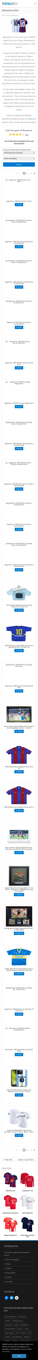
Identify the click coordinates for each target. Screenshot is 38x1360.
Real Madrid (24, 1325)
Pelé (29, 1333)
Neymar (23, 1333)
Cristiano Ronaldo (10, 1329)
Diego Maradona (17, 1337)
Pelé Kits (7, 1159)
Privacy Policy (10, 1273)
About (8, 1264)
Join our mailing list (12, 1259)
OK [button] (19, 1356)
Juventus (20, 1329)
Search (19, 164)
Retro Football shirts (10, 1317)
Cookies (8, 1277)
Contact (8, 1268)
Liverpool (7, 1321)
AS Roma (7, 1341)
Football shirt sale (18, 1321)
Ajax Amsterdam (25, 1341)
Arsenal (7, 1337)
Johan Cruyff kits (27, 1159)
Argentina (32, 119)
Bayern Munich (9, 1333)
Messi (17, 1325)
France (27, 1329)
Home (3, 15)
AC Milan (15, 1341)
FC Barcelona (9, 1325)
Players (8, 15)
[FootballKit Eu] (7, 3)
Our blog (9, 1282)
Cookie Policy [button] (6, 1351)
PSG (17, 1333)
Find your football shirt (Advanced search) (16, 1253)
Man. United (22, 1317)
